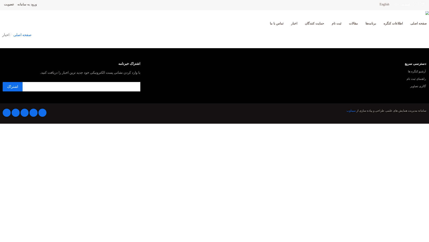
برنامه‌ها (371, 23)
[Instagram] (16, 113)
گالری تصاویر (418, 86)
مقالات (353, 23)
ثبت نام (336, 23)
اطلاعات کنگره (393, 23)
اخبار (294, 23)
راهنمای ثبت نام (416, 79)
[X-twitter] (33, 113)
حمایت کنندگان (314, 23)
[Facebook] (42, 113)
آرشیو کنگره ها (417, 71)
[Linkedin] (25, 113)
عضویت (9, 4)
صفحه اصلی (418, 23)
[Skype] (7, 113)
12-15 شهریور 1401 (407, 4)
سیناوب (351, 110)
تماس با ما (277, 23)
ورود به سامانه (27, 4)
